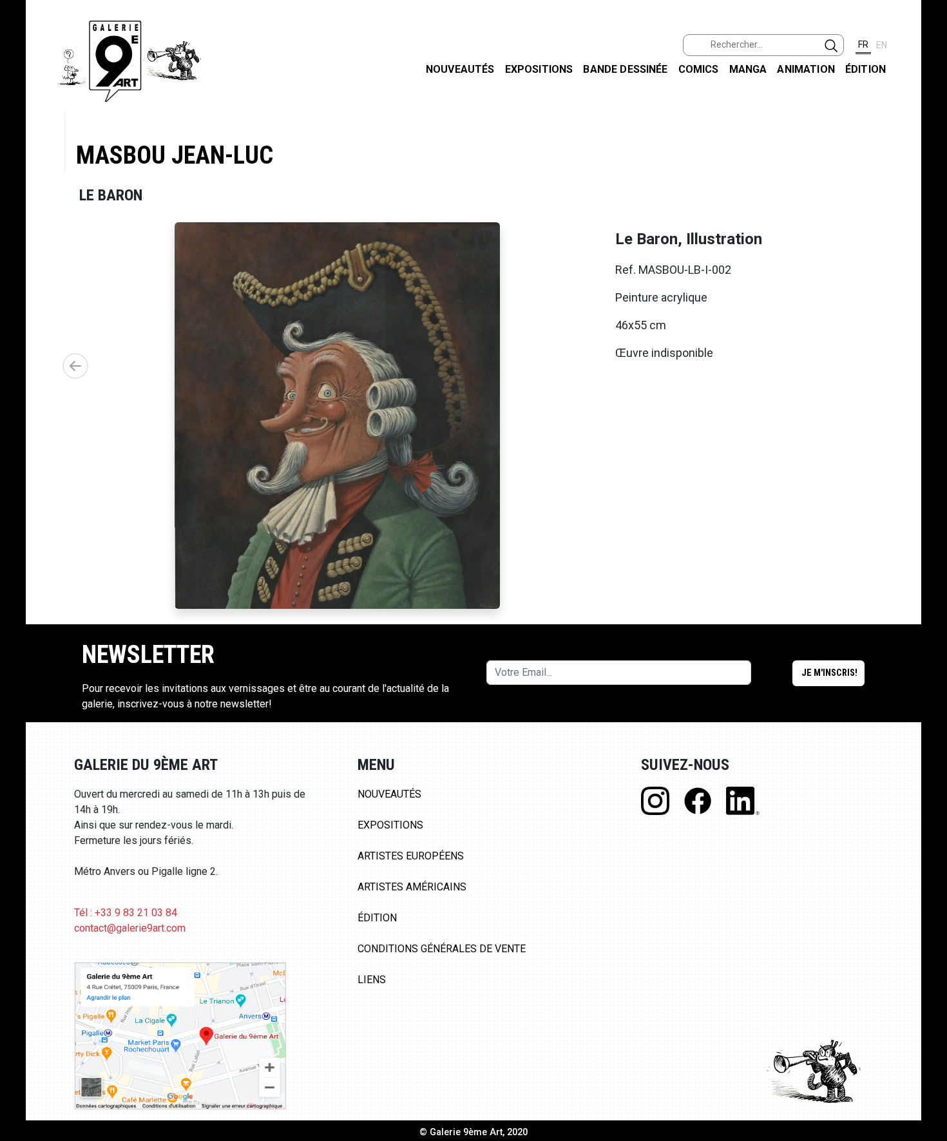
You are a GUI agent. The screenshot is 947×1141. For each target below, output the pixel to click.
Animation (805, 69)
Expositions (539, 69)
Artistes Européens (411, 856)
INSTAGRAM (927, 165)
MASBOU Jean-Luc (174, 154)
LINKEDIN (927, 230)
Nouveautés (460, 69)
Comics (698, 69)
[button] (75, 366)
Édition (865, 69)
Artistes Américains (412, 887)
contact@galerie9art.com (130, 928)
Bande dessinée (625, 69)
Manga (748, 69)
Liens (372, 979)
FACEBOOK (927, 98)
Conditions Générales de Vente (442, 949)
